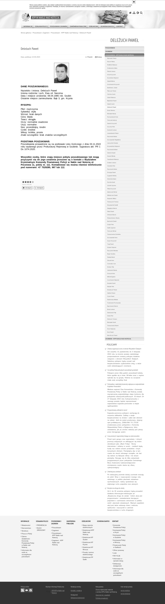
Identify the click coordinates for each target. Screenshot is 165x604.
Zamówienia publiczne (71, 522)
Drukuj (99, 57)
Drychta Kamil (111, 182)
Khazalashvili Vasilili (112, 205)
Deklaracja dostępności (117, 565)
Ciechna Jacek (111, 94)
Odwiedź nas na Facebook (30, 590)
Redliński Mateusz (112, 64)
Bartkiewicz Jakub (112, 87)
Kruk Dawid (110, 332)
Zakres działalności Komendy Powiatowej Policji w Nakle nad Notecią (28, 542)
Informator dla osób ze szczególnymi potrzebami (27, 553)
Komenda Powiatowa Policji (119, 526)
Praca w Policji (27, 534)
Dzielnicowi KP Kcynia (88, 543)
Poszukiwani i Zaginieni (41, 33)
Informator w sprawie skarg (118, 560)
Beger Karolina (111, 254)
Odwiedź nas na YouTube (26, 590)
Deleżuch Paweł (85, 33)
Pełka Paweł (110, 211)
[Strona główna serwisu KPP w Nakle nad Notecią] (130, 12)
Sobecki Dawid (111, 153)
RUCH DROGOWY (41, 529)
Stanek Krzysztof (112, 123)
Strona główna (26, 33)
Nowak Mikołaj (111, 156)
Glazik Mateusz (111, 97)
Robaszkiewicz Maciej (113, 218)
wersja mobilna (125, 590)
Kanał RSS (22, 590)
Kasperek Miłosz (111, 198)
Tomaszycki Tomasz (113, 201)
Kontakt (115, 521)
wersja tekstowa (125, 594)
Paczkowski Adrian (112, 149)
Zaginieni (108, 51)
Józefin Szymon (111, 185)
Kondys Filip (110, 267)
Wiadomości (26, 525)
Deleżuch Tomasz (112, 319)
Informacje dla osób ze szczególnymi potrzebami (118, 572)
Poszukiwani (110, 48)
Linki (115, 553)
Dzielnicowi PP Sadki (88, 558)
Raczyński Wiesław (112, 250)
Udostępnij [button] (28, 188)
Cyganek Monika (111, 175)
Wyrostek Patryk (111, 58)
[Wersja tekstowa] (137, 12)
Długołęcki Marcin (112, 208)
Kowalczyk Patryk (112, 289)
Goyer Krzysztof (111, 241)
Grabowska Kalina (112, 68)
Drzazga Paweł (111, 172)
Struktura (25, 531)
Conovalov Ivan (111, 263)
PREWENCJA (42, 525)
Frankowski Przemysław (114, 303)
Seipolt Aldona (111, 81)
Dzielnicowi (86, 521)
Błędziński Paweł (111, 100)
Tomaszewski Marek (113, 325)
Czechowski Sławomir (113, 280)
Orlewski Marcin (111, 214)
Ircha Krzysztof (111, 74)
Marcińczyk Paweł (112, 335)
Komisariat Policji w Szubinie (119, 536)
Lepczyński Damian (112, 143)
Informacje (25, 521)
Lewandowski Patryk (113, 133)
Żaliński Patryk (111, 293)
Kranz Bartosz (111, 110)
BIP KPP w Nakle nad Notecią (58, 591)
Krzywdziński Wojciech (113, 146)
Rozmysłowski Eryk (112, 117)
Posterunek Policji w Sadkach (119, 546)
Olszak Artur (110, 260)
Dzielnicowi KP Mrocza (88, 548)
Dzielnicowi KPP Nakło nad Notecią (88, 532)
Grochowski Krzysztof (113, 84)
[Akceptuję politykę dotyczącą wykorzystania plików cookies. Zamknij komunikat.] (134, 2)
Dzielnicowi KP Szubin (88, 538)
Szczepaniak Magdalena (114, 139)
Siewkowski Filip (111, 312)
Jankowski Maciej (112, 270)
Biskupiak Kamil (111, 322)
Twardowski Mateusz (113, 159)
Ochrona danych (103, 521)
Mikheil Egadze (111, 276)
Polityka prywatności (102, 598)
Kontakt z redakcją (76, 590)
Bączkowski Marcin (112, 306)
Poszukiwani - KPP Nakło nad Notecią (64, 33)
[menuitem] (28, 26)
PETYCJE (116, 556)
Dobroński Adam (111, 179)
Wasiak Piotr (110, 286)
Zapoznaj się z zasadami (103, 595)
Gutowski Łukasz (112, 130)
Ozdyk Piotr (110, 224)
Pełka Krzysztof (111, 188)
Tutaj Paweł (110, 244)
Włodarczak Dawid (112, 195)
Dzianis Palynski (111, 247)
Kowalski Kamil (111, 283)
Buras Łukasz (111, 309)
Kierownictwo (26, 528)
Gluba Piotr (110, 315)
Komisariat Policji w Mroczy (119, 541)
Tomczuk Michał (111, 231)
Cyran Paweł (110, 296)
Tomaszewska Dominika (114, 234)
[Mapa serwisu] (134, 12)
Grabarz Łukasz (111, 162)
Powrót (89, 57)
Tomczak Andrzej (112, 120)
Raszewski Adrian (112, 136)
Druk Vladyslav (111, 329)
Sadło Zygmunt (111, 227)
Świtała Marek (111, 257)
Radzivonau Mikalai (112, 299)
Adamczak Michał (112, 192)
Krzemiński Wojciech (113, 78)
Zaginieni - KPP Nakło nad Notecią (118, 339)
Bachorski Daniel (111, 221)
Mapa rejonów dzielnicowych (88, 526)
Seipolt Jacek (110, 104)
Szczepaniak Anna (112, 237)
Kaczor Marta (111, 61)
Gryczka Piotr (111, 126)
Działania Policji (42, 521)
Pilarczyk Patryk (111, 91)
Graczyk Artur (111, 273)
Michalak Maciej (111, 113)
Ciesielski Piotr (111, 166)
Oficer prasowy (118, 550)
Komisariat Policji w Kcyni (119, 531)
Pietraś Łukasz (111, 71)
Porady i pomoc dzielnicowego (88, 553)
